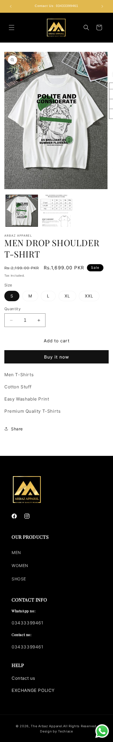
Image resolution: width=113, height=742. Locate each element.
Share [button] (17, 428)
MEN (16, 552)
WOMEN (20, 565)
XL (67, 295)
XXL (89, 295)
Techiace (65, 731)
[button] (11, 27)
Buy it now (56, 357)
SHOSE (19, 578)
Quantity (12, 308)
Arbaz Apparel (50, 726)
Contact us (23, 678)
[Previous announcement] (10, 6)
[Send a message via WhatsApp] (102, 731)
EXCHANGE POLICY (33, 690)
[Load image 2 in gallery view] (56, 211)
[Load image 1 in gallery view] (22, 211)
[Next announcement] (102, 6)
